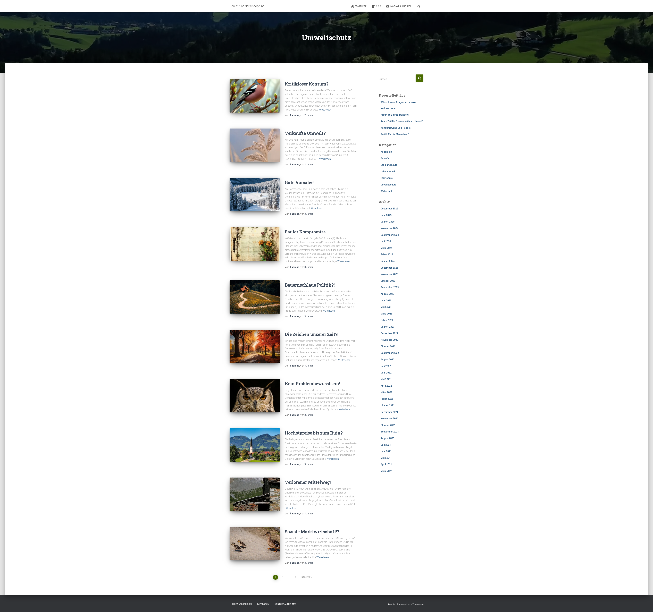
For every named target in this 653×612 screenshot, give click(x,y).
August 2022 (387, 359)
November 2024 (389, 228)
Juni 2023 (386, 300)
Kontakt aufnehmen (401, 6)
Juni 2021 (386, 451)
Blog (378, 6)
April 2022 (386, 385)
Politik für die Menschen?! (395, 134)
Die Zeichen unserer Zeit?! (311, 334)
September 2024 (390, 235)
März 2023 (386, 313)
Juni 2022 (386, 372)
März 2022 (386, 392)
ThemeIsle (417, 604)
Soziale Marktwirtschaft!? (312, 531)
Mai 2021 (386, 458)
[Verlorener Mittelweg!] (255, 494)
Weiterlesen (325, 109)
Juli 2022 (386, 366)
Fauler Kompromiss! (305, 232)
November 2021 (389, 418)
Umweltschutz (388, 184)
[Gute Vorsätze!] (255, 194)
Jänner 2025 (388, 221)
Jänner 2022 (388, 405)
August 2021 (387, 438)
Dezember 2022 (389, 333)
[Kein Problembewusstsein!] (255, 395)
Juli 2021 (386, 445)
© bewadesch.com (242, 604)
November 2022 (389, 339)
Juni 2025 (386, 215)
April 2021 (386, 464)
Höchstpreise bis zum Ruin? (314, 433)
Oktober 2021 (388, 425)
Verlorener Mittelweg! (308, 482)
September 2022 (390, 353)
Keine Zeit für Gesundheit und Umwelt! (402, 121)
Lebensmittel (388, 171)
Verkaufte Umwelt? (305, 133)
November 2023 (389, 274)
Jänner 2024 (388, 261)
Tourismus (387, 178)
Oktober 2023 (388, 280)
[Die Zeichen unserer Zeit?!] (255, 346)
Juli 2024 (386, 241)
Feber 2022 (387, 398)
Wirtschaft (386, 191)
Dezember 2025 (389, 208)
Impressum (263, 604)
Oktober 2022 (388, 346)
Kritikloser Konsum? (306, 84)
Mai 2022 (386, 379)
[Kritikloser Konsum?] (255, 96)
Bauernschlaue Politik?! (310, 285)
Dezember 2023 (389, 267)
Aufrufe (385, 158)
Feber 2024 (387, 254)
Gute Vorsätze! (299, 182)
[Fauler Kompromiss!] (255, 244)
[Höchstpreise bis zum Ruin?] (255, 445)
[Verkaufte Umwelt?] (255, 145)
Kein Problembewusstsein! (312, 383)
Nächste (306, 577)
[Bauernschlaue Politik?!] (255, 297)
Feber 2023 (387, 320)
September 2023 (390, 287)
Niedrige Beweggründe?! (395, 114)
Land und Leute (389, 165)
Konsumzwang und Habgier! (396, 127)
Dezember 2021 (389, 412)
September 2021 (390, 431)
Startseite (360, 6)
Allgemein (386, 151)
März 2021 (386, 471)
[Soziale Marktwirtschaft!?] (255, 543)
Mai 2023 (386, 307)
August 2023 (387, 294)
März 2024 (386, 248)
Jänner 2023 (388, 326)
